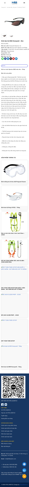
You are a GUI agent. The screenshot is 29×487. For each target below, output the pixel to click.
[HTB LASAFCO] (14, 3)
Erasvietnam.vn (24, 484)
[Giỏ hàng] (24, 3)
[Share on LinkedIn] (16, 58)
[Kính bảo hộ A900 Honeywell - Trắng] (14, 355)
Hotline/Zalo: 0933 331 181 (10, 467)
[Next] (25, 21)
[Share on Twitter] (8, 58)
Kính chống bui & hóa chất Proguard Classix (13, 181)
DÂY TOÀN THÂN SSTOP (8, 341)
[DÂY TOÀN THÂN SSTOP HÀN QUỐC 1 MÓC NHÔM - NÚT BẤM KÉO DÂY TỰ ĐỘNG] (14, 276)
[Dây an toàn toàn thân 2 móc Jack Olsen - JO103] (14, 222)
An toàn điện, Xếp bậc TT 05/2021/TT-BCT (16, 7)
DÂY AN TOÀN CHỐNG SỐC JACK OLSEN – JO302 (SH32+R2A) (13, 261)
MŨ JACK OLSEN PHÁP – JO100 (10, 315)
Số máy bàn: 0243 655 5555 (10, 464)
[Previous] (3, 21)
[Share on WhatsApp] (2, 58)
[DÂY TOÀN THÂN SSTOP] (14, 329)
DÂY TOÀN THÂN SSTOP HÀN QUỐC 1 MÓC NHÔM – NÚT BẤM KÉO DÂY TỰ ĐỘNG (13, 288)
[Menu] (5, 3)
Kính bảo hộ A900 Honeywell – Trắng (11, 366)
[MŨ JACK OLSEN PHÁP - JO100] (14, 304)
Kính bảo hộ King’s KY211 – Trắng (10, 207)
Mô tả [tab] (3, 65)
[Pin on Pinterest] (13, 58)
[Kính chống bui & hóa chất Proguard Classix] (14, 170)
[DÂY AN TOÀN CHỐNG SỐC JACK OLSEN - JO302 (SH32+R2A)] (14, 249)
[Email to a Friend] (11, 58)
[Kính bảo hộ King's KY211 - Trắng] (14, 196)
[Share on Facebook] (5, 58)
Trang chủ (3, 7)
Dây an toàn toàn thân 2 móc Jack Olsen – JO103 (12, 234)
